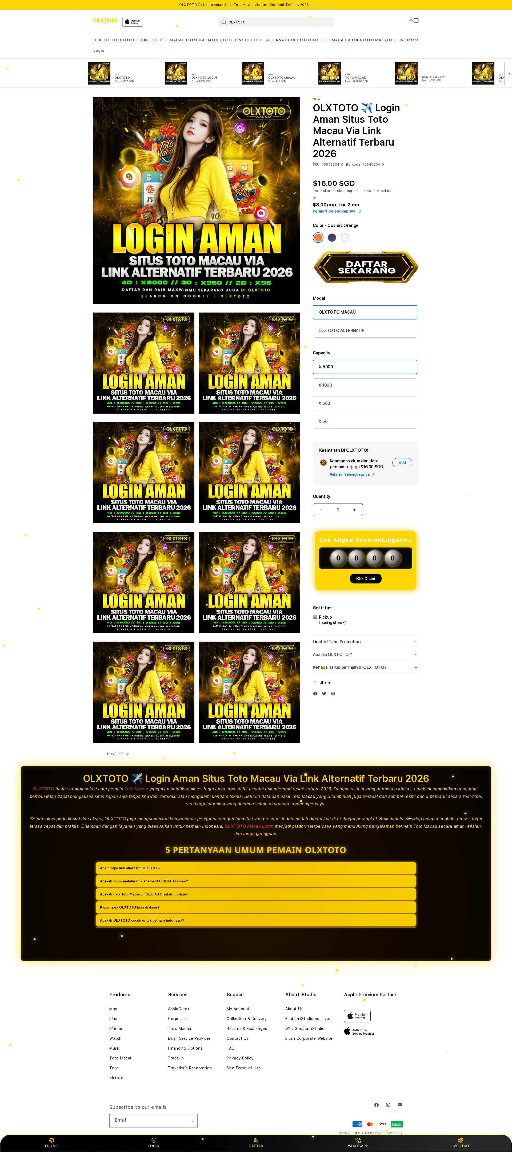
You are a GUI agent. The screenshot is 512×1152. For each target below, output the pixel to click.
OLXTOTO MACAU (167, 40)
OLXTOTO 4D (304, 40)
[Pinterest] (334, 695)
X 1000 (325, 385)
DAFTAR (256, 1146)
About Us (294, 1009)
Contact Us (238, 1038)
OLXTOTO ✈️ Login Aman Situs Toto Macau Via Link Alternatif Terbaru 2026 (256, 5)
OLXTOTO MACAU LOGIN (379, 40)
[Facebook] (316, 695)
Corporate (177, 1019)
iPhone (115, 1028)
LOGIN (154, 1146)
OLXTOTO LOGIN (131, 40)
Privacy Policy (240, 1058)
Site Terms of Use (244, 1068)
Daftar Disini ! (321, 5)
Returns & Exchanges (247, 1028)
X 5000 (326, 366)
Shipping (345, 191)
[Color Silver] (345, 237)
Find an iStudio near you (308, 1019)
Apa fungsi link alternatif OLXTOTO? (130, 868)
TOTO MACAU (199, 40)
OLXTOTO (103, 40)
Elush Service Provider (189, 1038)
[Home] (105, 21)
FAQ (231, 1048)
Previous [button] (96, 4)
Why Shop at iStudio (305, 1028)
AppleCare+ (179, 1009)
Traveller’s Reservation (190, 1068)
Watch (115, 1038)
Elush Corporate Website (309, 1038)
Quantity (321, 496)
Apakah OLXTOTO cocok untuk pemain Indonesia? (142, 920)
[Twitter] (325, 695)
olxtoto (116, 1078)
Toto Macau (136, 789)
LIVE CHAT (460, 1146)
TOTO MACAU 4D (336, 40)
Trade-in (176, 1058)
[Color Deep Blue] (332, 237)
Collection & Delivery (247, 1019)
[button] (103, 40)
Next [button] (416, 4)
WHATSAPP (358, 1146)
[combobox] (276, 22)
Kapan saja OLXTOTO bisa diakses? (130, 907)
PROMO (52, 1146)
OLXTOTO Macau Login (249, 826)
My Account (238, 1009)
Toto (114, 1068)
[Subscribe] (191, 1120)
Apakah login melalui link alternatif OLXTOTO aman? (144, 881)
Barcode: (353, 164)
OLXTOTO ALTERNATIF (267, 40)
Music (114, 1048)
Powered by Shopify (386, 1133)
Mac (113, 1009)
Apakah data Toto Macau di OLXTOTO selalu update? (144, 894)
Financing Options (185, 1048)
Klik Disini (365, 578)
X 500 (324, 403)
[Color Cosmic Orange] (318, 237)
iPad (113, 1019)
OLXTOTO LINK (229, 40)
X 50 (323, 421)
